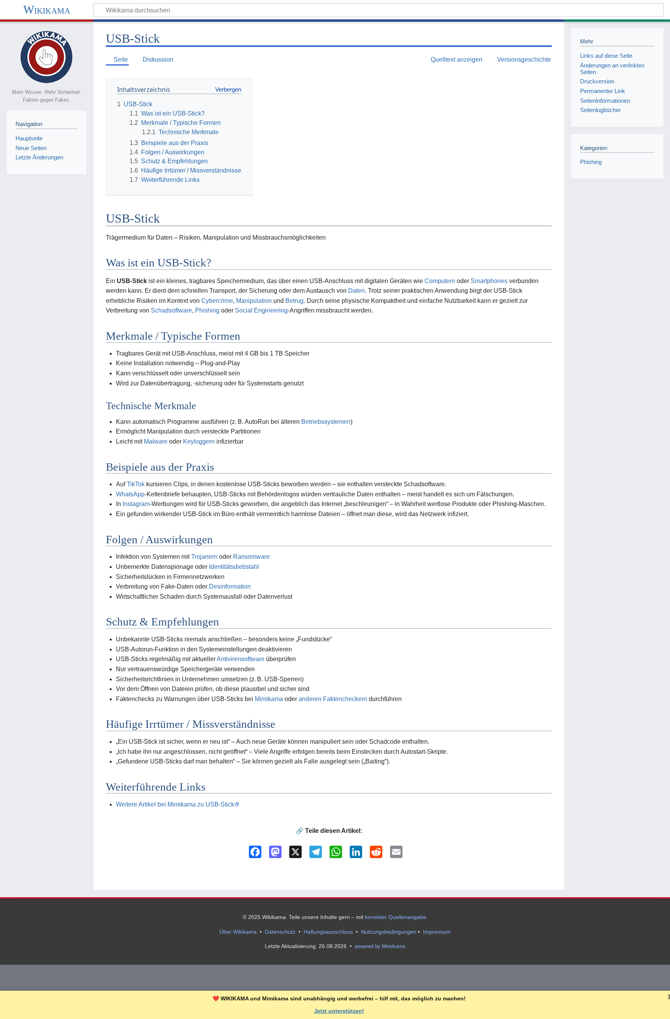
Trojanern (204, 556)
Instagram (136, 504)
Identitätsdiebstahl (234, 566)
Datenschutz (280, 932)
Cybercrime (217, 300)
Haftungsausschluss (328, 932)
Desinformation (230, 586)
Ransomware (251, 556)
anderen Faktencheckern (333, 699)
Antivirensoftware (240, 659)
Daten (356, 290)
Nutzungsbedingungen (388, 932)
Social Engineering (261, 310)
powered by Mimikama (380, 946)
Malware (156, 441)
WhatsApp (130, 494)
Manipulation (254, 300)
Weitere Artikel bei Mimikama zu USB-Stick (175, 804)
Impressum (437, 932)
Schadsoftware (171, 310)
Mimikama (269, 699)
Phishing (207, 310)
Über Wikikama (238, 932)
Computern (440, 281)
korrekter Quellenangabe (395, 917)
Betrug (294, 300)
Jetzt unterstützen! (339, 1011)
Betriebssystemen (326, 421)
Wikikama (46, 9)
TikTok (136, 484)
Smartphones (489, 281)
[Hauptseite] (46, 56)
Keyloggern (199, 441)
